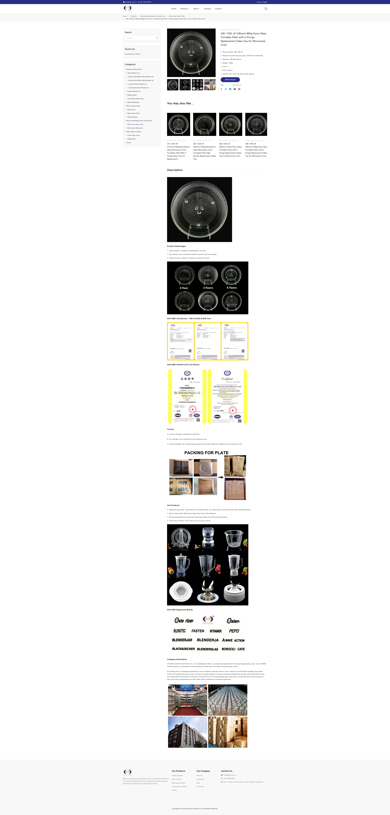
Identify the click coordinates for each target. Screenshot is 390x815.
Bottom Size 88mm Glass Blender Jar (141, 77)
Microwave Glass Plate (177, 16)
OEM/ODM (131, 139)
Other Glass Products (133, 132)
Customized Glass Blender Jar (138, 88)
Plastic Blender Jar (133, 91)
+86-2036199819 (145, 2)
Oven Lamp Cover (133, 135)
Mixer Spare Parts (133, 113)
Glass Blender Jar (133, 73)
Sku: (222, 85)
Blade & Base (132, 95)
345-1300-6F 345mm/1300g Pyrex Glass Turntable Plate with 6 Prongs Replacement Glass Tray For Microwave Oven (256, 150)
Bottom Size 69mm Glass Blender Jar (141, 80)
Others (128, 142)
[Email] (239, 89)
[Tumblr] (235, 89)
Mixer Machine (132, 117)
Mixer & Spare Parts (133, 106)
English (265, 2)
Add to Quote (230, 80)
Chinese (259, 2)
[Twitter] (226, 89)
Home (125, 16)
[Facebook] (221, 89)
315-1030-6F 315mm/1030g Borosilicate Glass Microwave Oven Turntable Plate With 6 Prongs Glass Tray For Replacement (178, 151)
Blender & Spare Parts (134, 69)
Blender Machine (133, 102)
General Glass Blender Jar (137, 84)
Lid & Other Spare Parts (135, 99)
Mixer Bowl (131, 110)
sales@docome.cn (131, 2)
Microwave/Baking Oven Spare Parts (153, 16)
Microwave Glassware (135, 128)
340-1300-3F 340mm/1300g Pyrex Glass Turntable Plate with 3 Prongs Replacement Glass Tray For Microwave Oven (230, 150)
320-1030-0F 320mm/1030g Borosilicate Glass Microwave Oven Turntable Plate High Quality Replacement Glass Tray (204, 151)
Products (134, 16)
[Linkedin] (230, 89)
